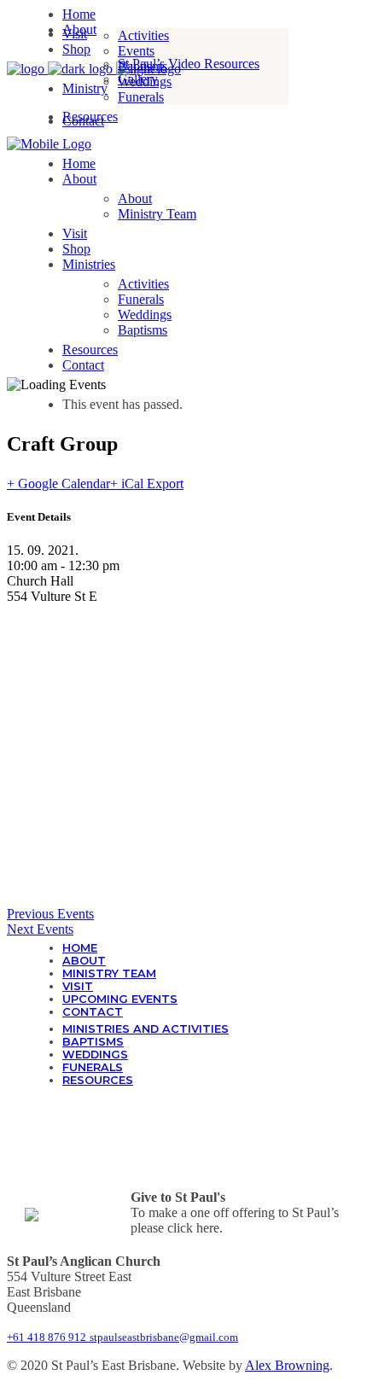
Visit (77, 986)
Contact (92, 1011)
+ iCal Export (147, 483)
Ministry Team (109, 973)
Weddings (95, 1054)
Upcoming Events (120, 999)
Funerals (92, 1067)
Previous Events (50, 913)
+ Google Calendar (58, 483)
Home (79, 947)
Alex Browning (287, 1365)
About (84, 960)
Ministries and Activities (145, 1029)
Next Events (40, 929)
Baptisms (93, 1041)
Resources (97, 1080)
